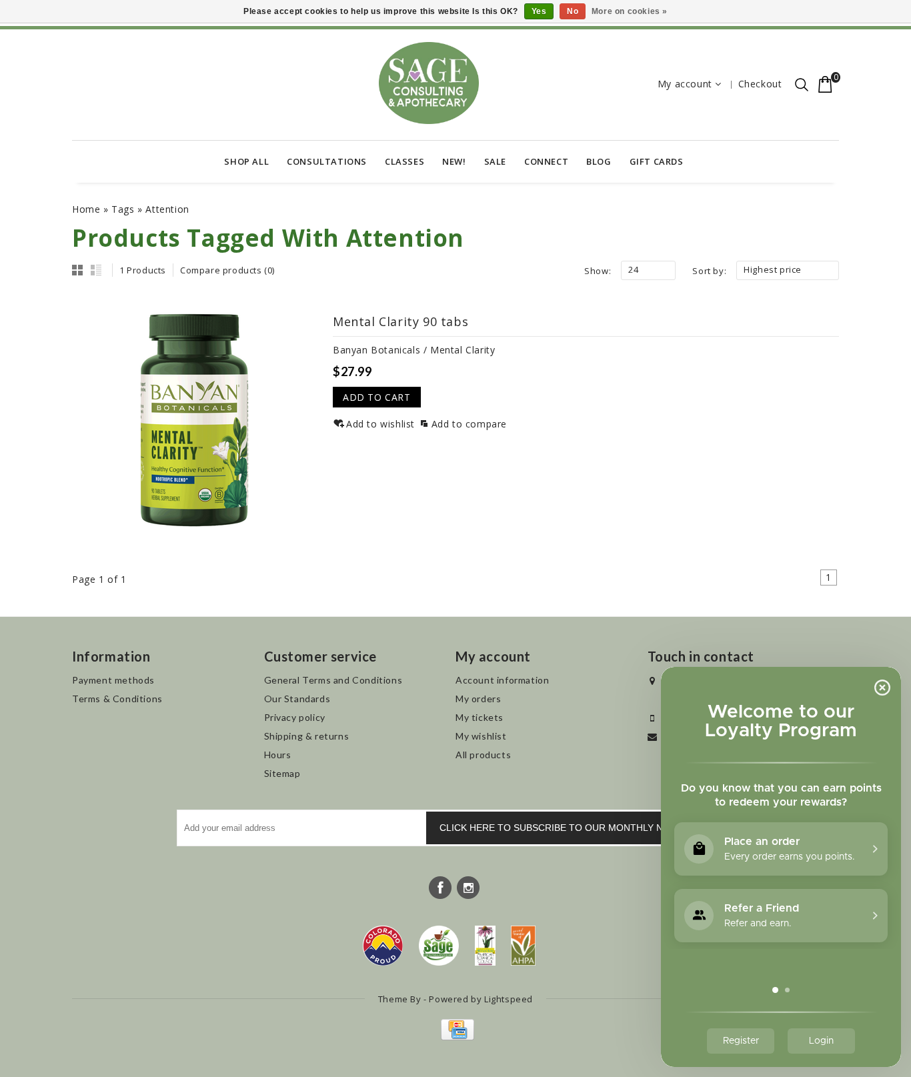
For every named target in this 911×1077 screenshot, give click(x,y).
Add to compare (469, 423)
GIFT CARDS (657, 161)
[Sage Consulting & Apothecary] (429, 83)
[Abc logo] (485, 946)
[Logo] (439, 946)
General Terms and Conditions (333, 680)
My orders (478, 698)
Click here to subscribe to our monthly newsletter (579, 827)
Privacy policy (294, 717)
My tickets (479, 717)
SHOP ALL (246, 161)
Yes (539, 11)
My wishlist (481, 736)
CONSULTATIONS (327, 161)
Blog (598, 161)
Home (86, 209)
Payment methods (113, 680)
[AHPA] (523, 946)
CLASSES (404, 161)
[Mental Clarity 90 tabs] (194, 422)
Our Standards (297, 698)
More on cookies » (630, 11)
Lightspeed (508, 999)
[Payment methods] (455, 1036)
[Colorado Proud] (383, 946)
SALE (495, 161)
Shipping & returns (306, 736)
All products (483, 754)
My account (685, 83)
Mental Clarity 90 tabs (400, 321)
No (572, 11)
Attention (167, 209)
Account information (502, 680)
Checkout (760, 83)
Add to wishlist (380, 423)
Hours (277, 754)
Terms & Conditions (117, 698)
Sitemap (282, 773)
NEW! (454, 161)
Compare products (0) (227, 270)
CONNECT (546, 161)
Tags (122, 209)
